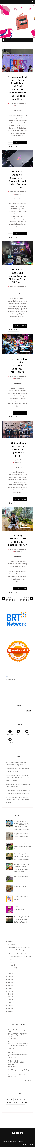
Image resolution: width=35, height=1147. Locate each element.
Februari (12, 968)
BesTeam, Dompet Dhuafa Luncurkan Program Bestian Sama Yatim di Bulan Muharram (17, 799)
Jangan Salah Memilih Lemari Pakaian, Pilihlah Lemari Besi (21, 836)
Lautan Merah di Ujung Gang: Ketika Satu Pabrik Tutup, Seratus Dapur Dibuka (18, 1034)
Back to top (27, 1144)
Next (27, 66)
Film (21, 1102)
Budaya (9, 1102)
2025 (9, 974)
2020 (9, 988)
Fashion (16, 1102)
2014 (9, 1005)
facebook (10, 734)
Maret (11, 965)
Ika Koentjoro (12, 1042)
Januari (12, 971)
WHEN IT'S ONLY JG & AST (16, 1061)
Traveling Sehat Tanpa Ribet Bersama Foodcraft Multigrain (17, 365)
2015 (9, 1003)
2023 (9, 979)
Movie (27, 1102)
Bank (24, 1099)
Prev (22, 66)
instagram (10, 742)
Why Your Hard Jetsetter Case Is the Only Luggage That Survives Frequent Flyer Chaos (18, 1045)
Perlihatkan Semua (26, 1080)
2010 (9, 1011)
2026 (9, 941)
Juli (11, 959)
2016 (9, 1000)
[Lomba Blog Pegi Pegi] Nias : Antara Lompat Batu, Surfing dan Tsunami (22, 919)
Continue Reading (20, 142)
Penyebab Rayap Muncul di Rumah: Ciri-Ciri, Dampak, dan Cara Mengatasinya (22, 856)
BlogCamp (11, 1052)
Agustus (12, 944)
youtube (27, 734)
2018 (9, 994)
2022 (9, 982)
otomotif (21, 1105)
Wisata (15, 1105)
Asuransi (9, 1099)
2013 (9, 1008)
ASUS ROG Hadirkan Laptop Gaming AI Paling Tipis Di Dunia (17, 276)
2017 (9, 997)
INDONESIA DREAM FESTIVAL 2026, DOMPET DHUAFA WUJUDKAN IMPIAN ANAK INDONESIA (17, 777)
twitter (18, 734)
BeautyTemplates (18, 1141)
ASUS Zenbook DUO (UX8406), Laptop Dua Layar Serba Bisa (17, 449)
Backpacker (17, 1099)
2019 (9, 991)
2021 (9, 985)
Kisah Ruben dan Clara (21, 876)
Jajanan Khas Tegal (20, 886)
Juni (11, 962)
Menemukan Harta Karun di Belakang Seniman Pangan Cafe (22, 846)
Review (9, 1105)
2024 (9, 976)
